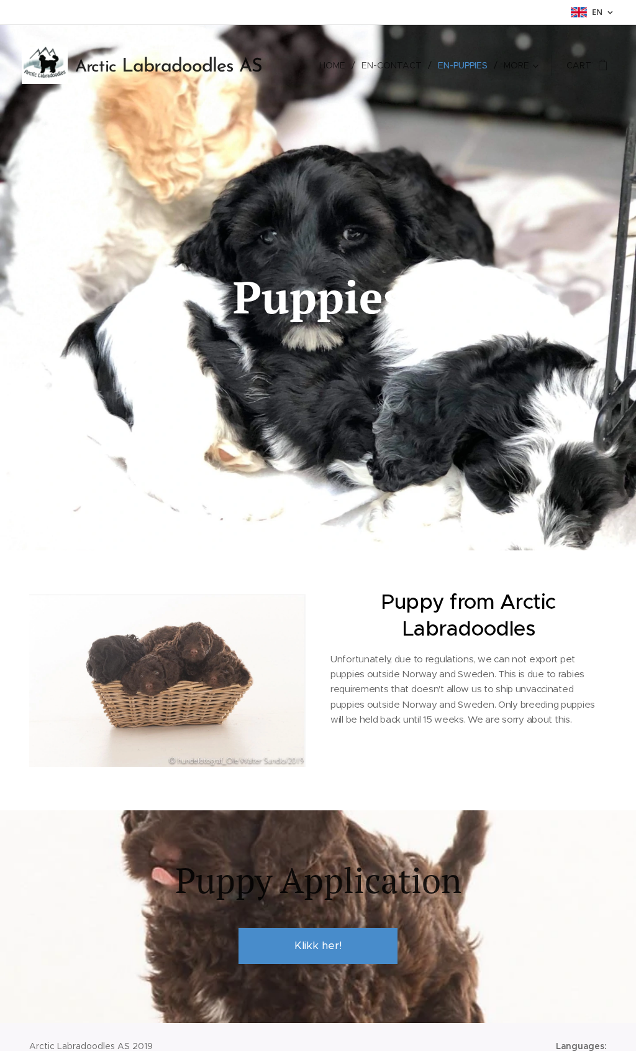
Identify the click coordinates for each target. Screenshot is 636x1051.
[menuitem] (335, 65)
